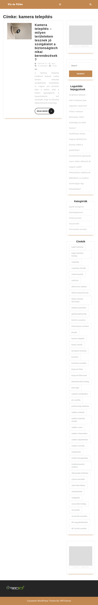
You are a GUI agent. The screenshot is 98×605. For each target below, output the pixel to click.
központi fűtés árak (79, 375)
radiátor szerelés (78, 446)
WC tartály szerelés (79, 528)
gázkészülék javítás (79, 314)
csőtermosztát (77, 274)
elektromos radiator (79, 287)
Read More (45, 110)
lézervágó (75, 388)
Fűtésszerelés (75, 218)
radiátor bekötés (77, 412)
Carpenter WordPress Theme (41, 601)
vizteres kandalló (78, 479)
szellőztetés (76, 452)
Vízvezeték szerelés (78, 229)
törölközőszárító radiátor (77, 465)
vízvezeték (75, 510)
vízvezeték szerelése (79, 516)
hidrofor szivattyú (78, 320)
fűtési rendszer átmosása (77, 300)
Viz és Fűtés (15, 4)
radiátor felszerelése (79, 433)
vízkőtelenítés (76, 492)
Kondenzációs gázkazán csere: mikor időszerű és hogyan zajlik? (80, 161)
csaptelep (75, 262)
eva (53, 63)
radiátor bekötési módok (78, 419)
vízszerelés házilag (78, 504)
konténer (74, 357)
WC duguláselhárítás (79, 522)
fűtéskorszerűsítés (78, 308)
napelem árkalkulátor (79, 394)
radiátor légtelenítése (79, 440)
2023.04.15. (42, 63)
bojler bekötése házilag (77, 254)
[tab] (60, 4)
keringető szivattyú (79, 351)
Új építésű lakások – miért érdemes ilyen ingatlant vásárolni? (78, 100)
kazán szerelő (76, 345)
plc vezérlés (76, 400)
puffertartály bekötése (80, 406)
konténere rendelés (78, 363)
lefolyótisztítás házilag (80, 382)
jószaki (74, 332)
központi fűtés (77, 369)
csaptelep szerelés (78, 268)
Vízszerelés (74, 224)
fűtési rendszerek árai (79, 293)
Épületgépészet (76, 212)
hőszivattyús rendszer (80, 326)
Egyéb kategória (76, 207)
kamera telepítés (77, 338)
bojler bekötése (77, 247)
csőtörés (74, 280)
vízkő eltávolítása (78, 485)
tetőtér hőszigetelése (79, 458)
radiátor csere (76, 427)
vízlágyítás (75, 498)
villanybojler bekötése (79, 473)
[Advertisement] (80, 35)
